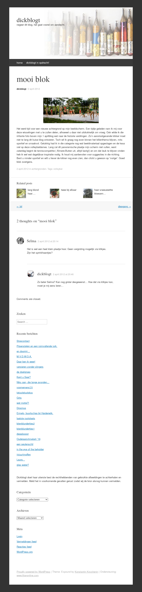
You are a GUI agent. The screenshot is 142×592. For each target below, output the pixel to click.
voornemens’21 (25, 387)
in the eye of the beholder (30, 449)
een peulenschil (25, 444)
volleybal (57, 168)
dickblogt (28, 20)
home (20, 62)
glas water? (23, 464)
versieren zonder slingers (30, 366)
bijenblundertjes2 (26, 423)
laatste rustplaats (26, 418)
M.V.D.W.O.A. (24, 356)
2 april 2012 (34, 88)
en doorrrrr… (23, 351)
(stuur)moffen (24, 454)
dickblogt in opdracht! (37, 62)
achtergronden (39, 168)
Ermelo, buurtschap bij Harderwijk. (35, 413)
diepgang (124, 206)
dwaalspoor (23, 434)
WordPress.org (25, 551)
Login (19, 536)
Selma (31, 240)
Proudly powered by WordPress (33, 571)
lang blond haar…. (33, 191)
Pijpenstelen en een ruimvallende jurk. (37, 346)
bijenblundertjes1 (26, 428)
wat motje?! (23, 403)
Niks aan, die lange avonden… (33, 382)
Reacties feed (24, 546)
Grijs (19, 397)
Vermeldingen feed (26, 541)
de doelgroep (23, 372)
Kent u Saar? (24, 377)
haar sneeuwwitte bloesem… (103, 191)
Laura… (21, 459)
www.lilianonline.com (28, 575)
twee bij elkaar (68, 189)
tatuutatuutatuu (25, 392)
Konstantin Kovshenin (86, 571)
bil (19, 206)
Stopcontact (23, 341)
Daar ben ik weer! (26, 361)
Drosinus (21, 408)
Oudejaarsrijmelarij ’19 (28, 439)
